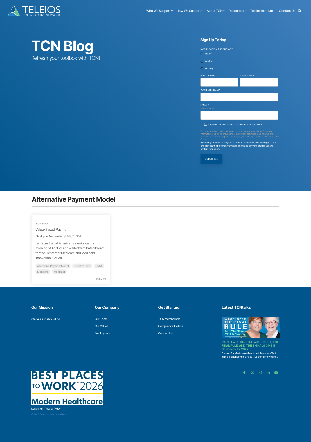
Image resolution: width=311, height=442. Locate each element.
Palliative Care (82, 266)
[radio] (239, 54)
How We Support (189, 11)
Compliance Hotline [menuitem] (170, 326)
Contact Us (287, 11)
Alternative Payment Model (53, 266)
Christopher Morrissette (48, 236)
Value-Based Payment (52, 229)
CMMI (99, 266)
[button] (245, 372)
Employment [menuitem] (103, 333)
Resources (236, 11)
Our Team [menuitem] (101, 319)
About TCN (215, 11)
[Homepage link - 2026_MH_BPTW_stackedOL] (67, 403)
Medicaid (59, 271)
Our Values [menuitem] (101, 326)
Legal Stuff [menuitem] (37, 408)
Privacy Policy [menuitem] (52, 408)
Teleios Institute (261, 11)
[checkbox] (239, 61)
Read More (100, 278)
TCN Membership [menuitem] (169, 319)
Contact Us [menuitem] (165, 333)
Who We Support (158, 11)
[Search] (299, 11)
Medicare (43, 271)
